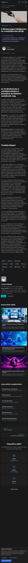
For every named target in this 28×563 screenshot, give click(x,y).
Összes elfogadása (6, 560)
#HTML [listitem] (17, 263)
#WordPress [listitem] (17, 266)
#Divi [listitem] (24, 266)
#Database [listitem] (4, 266)
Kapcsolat (10, 296)
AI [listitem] (10, 25)
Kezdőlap (3, 5)
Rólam (3, 296)
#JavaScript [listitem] (5, 263)
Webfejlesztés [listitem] (5, 25)
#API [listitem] (11, 266)
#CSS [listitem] (11, 263)
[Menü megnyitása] (25, 2)
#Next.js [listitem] (10, 260)
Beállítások (4, 557)
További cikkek (14, 489)
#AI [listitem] (3, 269)
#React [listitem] (3, 260)
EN (19, 2)
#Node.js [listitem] (23, 263)
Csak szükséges (13, 557)
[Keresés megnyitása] (22, 2)
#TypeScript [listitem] (17, 260)
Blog (6, 5)
